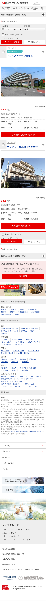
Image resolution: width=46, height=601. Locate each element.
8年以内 (23, 359)
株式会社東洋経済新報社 (19, 431)
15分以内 (4, 370)
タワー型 (13, 376)
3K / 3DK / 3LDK (7, 353)
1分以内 (4, 368)
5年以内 (13, 359)
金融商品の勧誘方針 (9, 559)
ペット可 (19, 379)
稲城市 (12, 312)
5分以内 (13, 368)
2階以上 (38, 386)
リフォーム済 (29, 384)
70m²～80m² (6, 344)
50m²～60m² (19, 342)
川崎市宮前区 (36, 312)
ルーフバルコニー (26, 376)
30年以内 (25, 362)
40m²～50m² (6, 342)
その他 (5, 469)
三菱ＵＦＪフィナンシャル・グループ (16, 529)
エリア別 (6, 446)
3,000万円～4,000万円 (9, 328)
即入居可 (29, 379)
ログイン (36, 3)
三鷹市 (22, 309)
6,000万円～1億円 (27, 331)
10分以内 (32, 368)
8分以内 (23, 368)
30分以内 (25, 370)
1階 (30, 386)
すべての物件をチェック (14, 35)
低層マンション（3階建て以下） (13, 381)
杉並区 (17, 314)
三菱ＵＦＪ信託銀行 (10, 536)
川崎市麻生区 (23, 312)
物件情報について (9, 564)
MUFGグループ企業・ (14, 480)
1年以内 (4, 359)
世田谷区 (4, 309)
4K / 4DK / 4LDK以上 (23, 353)
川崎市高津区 (6, 314)
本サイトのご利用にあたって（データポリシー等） (21, 569)
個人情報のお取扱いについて (13, 554)
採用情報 (9, 490)
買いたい (6, 451)
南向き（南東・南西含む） (11, 384)
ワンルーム (5, 351)
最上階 (3, 376)
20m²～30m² (17, 339)
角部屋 (38, 376)
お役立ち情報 (8, 463)
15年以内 (4, 362)
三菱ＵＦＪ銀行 (8, 533)
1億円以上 (5, 333)
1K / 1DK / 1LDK (18, 351)
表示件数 (27, 26)
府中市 (3, 312)
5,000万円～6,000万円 (9, 331)
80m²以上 (18, 344)
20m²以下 (5, 339)
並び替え (5, 26)
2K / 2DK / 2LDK (33, 351)
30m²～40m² (30, 339)
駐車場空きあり (7, 379)
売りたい (6, 457)
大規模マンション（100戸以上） (13, 386)
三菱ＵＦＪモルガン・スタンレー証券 (16, 539)
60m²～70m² (33, 342)
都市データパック (35, 431)
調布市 (13, 309)
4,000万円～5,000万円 (29, 328)
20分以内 (14, 370)
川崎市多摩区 (33, 309)
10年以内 (32, 359)
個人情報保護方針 (9, 549)
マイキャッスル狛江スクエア (22, 147)
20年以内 (14, 362)
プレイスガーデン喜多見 (20, 55)
